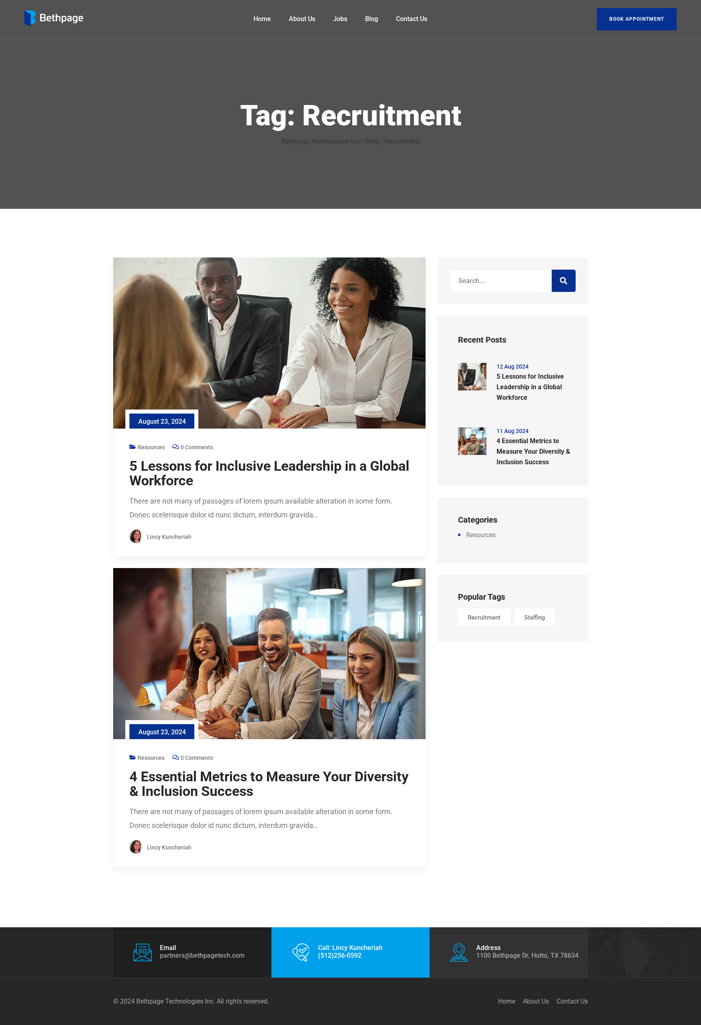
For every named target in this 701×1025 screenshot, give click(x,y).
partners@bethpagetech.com (202, 955)
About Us (302, 19)
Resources (151, 447)
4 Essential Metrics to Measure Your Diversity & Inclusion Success (269, 783)
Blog (371, 19)
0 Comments (197, 447)
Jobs (340, 19)
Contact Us (411, 19)
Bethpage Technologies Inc (174, 1001)
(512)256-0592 (339, 955)
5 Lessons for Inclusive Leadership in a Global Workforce (269, 473)
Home (262, 19)
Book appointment (636, 19)
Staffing (534, 617)
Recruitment (484, 617)
